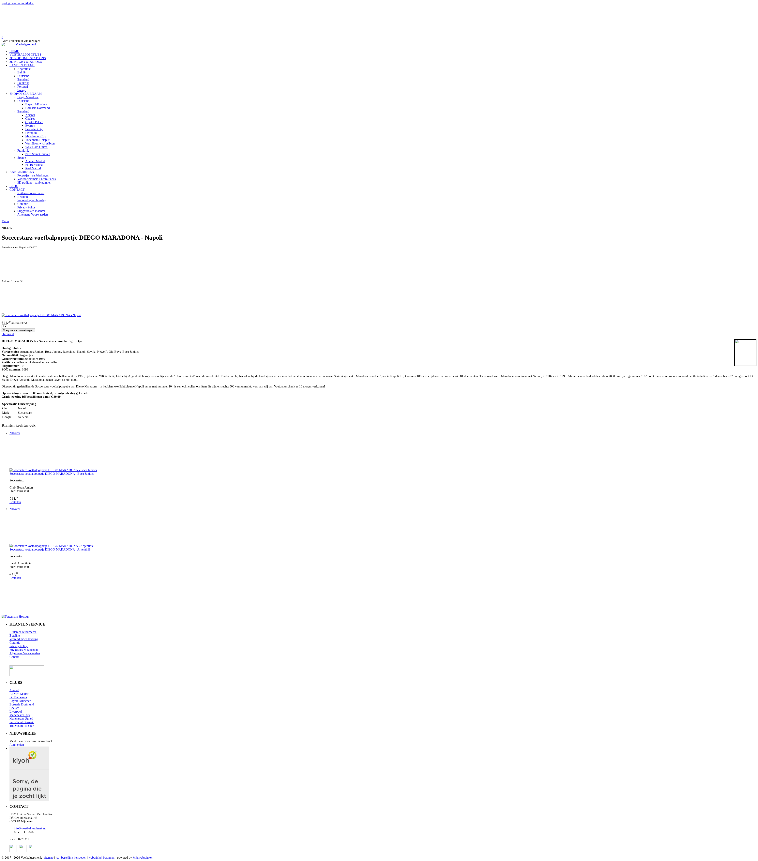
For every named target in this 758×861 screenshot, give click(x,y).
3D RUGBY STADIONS (25, 61)
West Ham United (36, 147)
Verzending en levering (31, 200)
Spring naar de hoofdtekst (18, 3)
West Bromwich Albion (40, 143)
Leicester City (34, 129)
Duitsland (23, 76)
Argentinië (24, 68)
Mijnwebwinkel (142, 857)
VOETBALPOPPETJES (25, 54)
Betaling (22, 196)
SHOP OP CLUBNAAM (25, 93)
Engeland (23, 79)
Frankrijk (23, 83)
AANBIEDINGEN (21, 172)
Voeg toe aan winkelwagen (18, 330)
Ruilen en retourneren (30, 193)
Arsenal (30, 115)
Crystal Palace (34, 122)
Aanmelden (16, 744)
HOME (14, 51)
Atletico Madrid (35, 161)
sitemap (48, 857)
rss (57, 857)
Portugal (22, 86)
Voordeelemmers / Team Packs (36, 179)
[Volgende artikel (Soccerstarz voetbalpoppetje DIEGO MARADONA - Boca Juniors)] (379, 298)
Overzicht (8, 334)
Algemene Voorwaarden (32, 214)
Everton (30, 125)
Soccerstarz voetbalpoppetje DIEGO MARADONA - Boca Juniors (51, 473)
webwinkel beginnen (101, 857)
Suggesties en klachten (31, 211)
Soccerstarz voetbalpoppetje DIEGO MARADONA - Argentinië (49, 549)
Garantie (22, 203)
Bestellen (15, 502)
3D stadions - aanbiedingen (34, 182)
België (21, 72)
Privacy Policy (26, 207)
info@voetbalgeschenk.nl (30, 828)
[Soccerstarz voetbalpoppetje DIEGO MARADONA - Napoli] (41, 315)
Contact (14, 656)
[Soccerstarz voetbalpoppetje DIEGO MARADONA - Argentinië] (382, 529)
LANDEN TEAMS (22, 65)
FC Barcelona (34, 164)
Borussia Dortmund (37, 108)
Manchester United (21, 718)
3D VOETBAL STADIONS (27, 58)
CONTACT (17, 189)
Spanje (21, 90)
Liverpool (31, 132)
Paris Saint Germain (37, 154)
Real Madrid (33, 168)
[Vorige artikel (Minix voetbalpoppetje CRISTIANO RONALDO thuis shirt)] (379, 264)
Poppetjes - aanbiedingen (33, 175)
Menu (5, 221)
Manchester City (35, 136)
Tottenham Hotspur (37, 140)
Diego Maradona (27, 97)
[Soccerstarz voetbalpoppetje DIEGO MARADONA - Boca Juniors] (382, 453)
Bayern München (36, 104)
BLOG (13, 186)
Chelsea (30, 118)
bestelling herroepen (73, 857)
